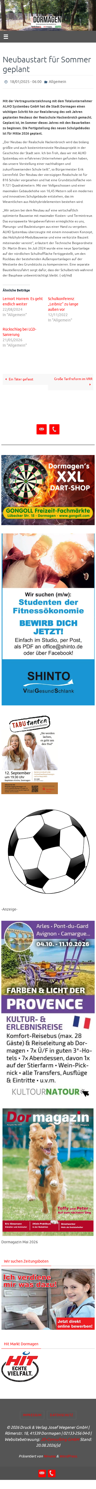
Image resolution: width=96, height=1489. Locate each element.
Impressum (32, 1414)
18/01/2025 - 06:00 (26, 81)
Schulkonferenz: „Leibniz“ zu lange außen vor (63, 302)
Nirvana (49, 1455)
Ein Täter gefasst (20, 378)
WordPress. (68, 1455)
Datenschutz (61, 1414)
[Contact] (42, 428)
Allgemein (57, 81)
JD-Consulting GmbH (60, 1438)
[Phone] (54, 428)
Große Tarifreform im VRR (73, 378)
